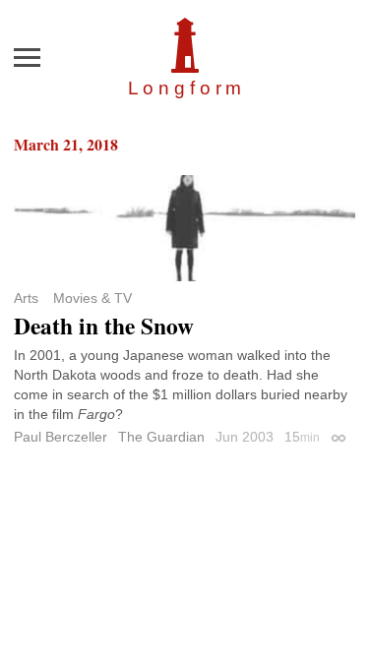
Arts (26, 298)
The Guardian (161, 437)
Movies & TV (92, 298)
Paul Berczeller (60, 437)
